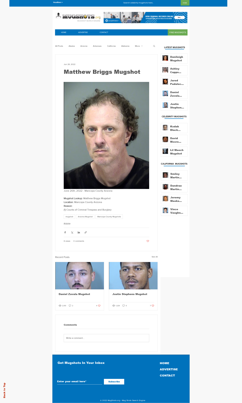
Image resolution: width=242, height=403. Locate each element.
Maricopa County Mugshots (109, 216)
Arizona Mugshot (85, 216)
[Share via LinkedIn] (78, 232)
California (111, 46)
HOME (164, 363)
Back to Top (4, 390)
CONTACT (167, 375)
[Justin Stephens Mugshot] (133, 275)
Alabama (125, 46)
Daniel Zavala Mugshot (74, 294)
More (137, 46)
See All (155, 257)
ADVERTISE (169, 369)
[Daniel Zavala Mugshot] (79, 275)
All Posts (59, 46)
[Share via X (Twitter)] (72, 232)
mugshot (69, 216)
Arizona (83, 46)
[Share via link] (85, 232)
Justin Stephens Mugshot (129, 294)
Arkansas (97, 46)
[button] (154, 46)
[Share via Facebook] (65, 232)
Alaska (72, 46)
